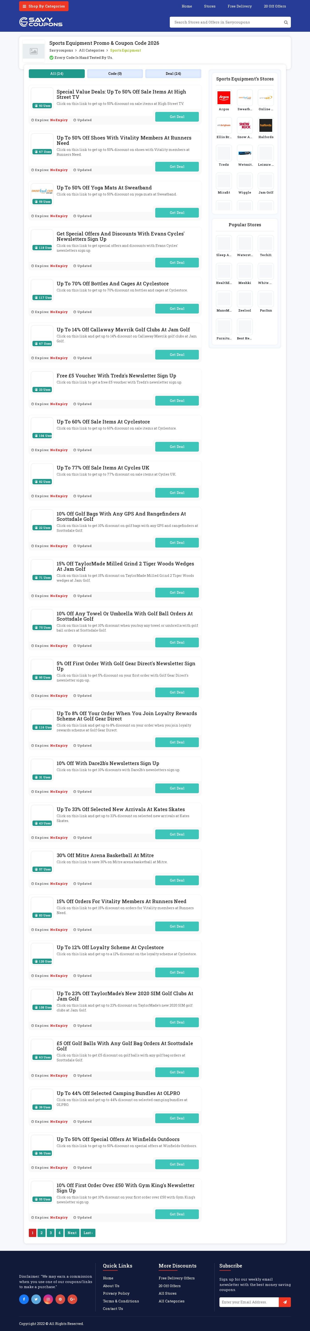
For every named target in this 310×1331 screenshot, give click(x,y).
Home (187, 6)
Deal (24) (173, 73)
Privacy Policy (116, 1293)
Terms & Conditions (121, 1301)
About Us (111, 1285)
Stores (210, 6)
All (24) (56, 73)
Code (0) (115, 73)
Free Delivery (240, 6)
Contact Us (113, 1308)
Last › (88, 1232)
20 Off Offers (275, 6)
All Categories (91, 50)
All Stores (168, 1293)
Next (72, 1232)
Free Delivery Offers (177, 1278)
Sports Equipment (125, 50)
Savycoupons (61, 50)
